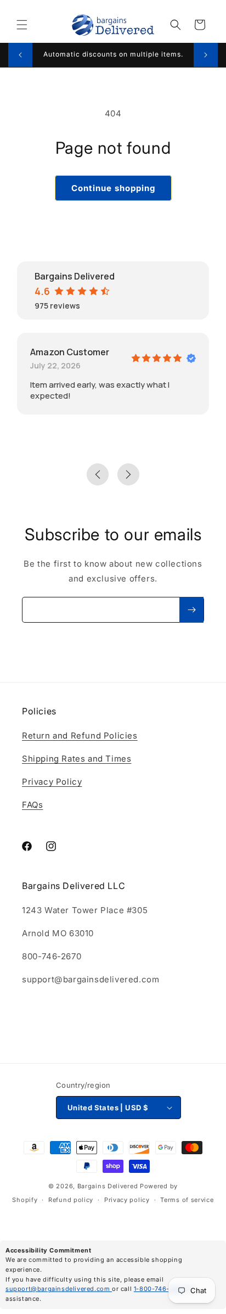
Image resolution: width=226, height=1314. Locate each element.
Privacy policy (127, 1200)
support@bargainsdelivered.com (58, 1289)
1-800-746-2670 (161, 1289)
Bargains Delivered (107, 1186)
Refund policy (70, 1200)
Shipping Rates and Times (76, 758)
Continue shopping (113, 188)
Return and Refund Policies (80, 735)
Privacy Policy (52, 781)
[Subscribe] (191, 610)
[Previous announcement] (20, 55)
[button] (22, 25)
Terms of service (186, 1200)
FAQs (32, 804)
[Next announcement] (206, 55)
